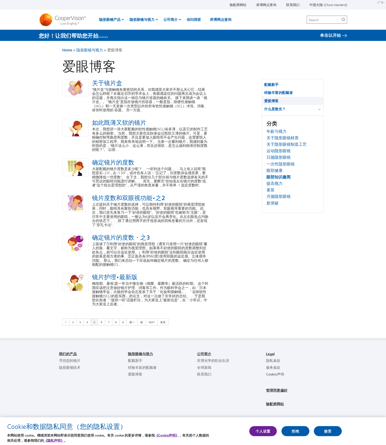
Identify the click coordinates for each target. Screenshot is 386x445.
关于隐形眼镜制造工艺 (286, 144)
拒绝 (295, 431)
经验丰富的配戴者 (278, 92)
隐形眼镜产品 (110, 19)
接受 (327, 431)
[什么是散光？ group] (320, 109)
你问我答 (194, 19)
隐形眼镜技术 (69, 367)
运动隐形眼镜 (278, 151)
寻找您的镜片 (69, 360)
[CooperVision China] (64, 19)
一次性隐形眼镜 (280, 164)
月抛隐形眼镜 (278, 196)
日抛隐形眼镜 (278, 157)
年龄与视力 (276, 131)
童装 (270, 190)
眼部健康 (274, 170)
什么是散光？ (275, 109)
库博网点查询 (266, 4)
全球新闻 (204, 367)
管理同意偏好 (276, 390)
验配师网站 (238, 4)
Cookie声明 (275, 374)
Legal (270, 353)
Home (67, 50)
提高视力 (274, 183)
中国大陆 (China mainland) (328, 4)
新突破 (272, 203)
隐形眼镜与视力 (142, 19)
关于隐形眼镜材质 (282, 138)
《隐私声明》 (54, 440)
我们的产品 (68, 353)
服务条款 (273, 367)
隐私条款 (273, 360)
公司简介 (171, 19)
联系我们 (293, 4)
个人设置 (263, 431)
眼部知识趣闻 (278, 177)
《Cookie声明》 (167, 435)
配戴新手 (271, 84)
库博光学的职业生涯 (213, 360)
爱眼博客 (271, 100)
